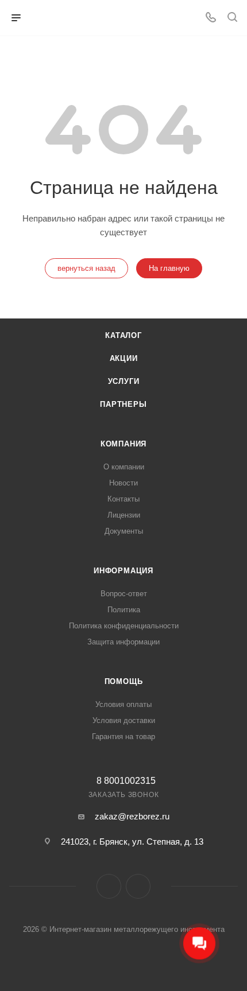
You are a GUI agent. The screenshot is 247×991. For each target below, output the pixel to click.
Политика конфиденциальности (124, 625)
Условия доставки (123, 720)
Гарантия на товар (123, 736)
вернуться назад (86, 268)
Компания (123, 444)
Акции (124, 358)
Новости (123, 483)
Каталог (123, 335)
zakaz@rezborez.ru (132, 816)
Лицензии (123, 515)
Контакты (123, 499)
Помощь (124, 681)
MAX (138, 886)
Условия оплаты (123, 704)
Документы (124, 531)
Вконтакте (109, 886)
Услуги (124, 381)
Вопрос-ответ (124, 593)
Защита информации (123, 642)
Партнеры (123, 404)
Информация (123, 570)
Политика (123, 609)
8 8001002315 (126, 781)
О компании (123, 467)
